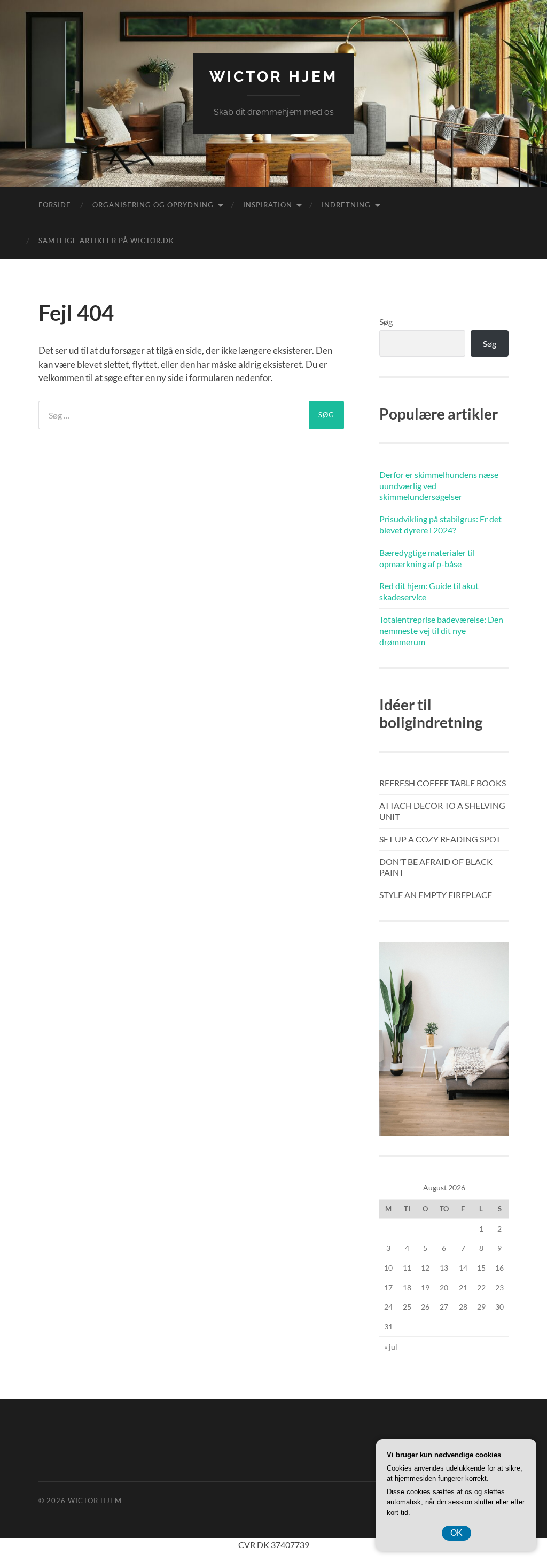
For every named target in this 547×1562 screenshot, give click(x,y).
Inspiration (267, 204)
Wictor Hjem (273, 77)
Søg (386, 321)
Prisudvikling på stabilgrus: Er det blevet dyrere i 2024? (440, 524)
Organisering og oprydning (153, 204)
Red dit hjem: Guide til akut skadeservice (429, 591)
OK (456, 1532)
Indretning (346, 204)
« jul (390, 1346)
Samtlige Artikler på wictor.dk (106, 240)
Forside (54, 204)
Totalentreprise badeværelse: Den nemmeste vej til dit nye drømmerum (441, 630)
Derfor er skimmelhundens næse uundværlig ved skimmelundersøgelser (438, 485)
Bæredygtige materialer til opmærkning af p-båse (427, 558)
